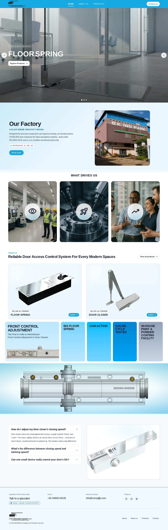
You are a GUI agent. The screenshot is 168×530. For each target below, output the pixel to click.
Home (124, 518)
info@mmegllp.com (96, 498)
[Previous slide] (4, 55)
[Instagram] (126, 499)
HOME (71, 4)
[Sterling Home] (16, 4)
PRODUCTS (98, 4)
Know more (16, 153)
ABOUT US (83, 4)
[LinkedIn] (131, 499)
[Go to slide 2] (84, 100)
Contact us (153, 4)
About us (134, 518)
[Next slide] (164, 55)
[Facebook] (137, 499)
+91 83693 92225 (57, 498)
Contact (156, 518)
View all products (147, 257)
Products (145, 518)
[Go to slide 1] (81, 100)
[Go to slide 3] (86, 100)
